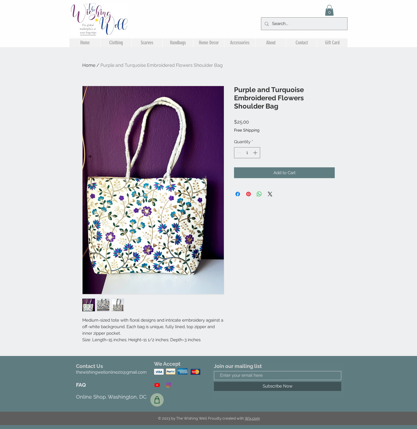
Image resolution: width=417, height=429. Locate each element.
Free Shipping (247, 130)
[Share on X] (270, 194)
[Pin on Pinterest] (248, 194)
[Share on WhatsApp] (259, 194)
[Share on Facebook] (237, 194)
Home (88, 65)
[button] (329, 10)
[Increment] (256, 152)
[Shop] (157, 400)
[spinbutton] (247, 152)
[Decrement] (239, 152)
